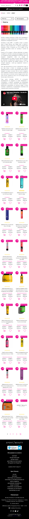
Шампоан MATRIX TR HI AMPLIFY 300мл (21, 193)
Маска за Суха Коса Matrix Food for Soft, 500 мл (21, 321)
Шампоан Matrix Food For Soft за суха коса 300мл (22, 129)
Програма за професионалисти (14, 479)
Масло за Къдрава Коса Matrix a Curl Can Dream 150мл (22, 353)
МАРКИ (8, 13)
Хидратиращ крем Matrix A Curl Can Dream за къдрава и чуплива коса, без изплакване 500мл (7, 290)
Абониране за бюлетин (14, 483)
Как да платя (14, 459)
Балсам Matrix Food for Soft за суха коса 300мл (21, 161)
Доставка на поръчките (14, 461)
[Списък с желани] (22, 5)
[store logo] (6, 5)
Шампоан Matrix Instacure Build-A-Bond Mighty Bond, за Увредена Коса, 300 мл (7, 386)
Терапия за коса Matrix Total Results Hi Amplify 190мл (7, 129)
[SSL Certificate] (14, 447)
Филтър (4, 18)
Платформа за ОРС (14, 490)
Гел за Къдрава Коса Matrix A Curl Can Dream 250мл (7, 193)
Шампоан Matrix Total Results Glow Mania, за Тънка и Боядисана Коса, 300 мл (22, 226)
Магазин (14, 476)
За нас (14, 474)
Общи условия (14, 485)
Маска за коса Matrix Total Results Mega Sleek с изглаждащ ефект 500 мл (7, 418)
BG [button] (26, 5)
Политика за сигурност (14, 488)
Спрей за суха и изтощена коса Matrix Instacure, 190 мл (7, 353)
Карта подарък (14, 481)
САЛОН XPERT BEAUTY (14, 467)
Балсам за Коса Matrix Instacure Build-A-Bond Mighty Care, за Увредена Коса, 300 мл (7, 258)
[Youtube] (15, 511)
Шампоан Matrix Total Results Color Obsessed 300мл (22, 385)
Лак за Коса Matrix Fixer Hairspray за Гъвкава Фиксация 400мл (22, 258)
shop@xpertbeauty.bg (15, 508)
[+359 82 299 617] (18, 5)
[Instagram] (13, 511)
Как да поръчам (14, 457)
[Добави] (4, 139)
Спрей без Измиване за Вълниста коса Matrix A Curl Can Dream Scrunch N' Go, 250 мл (22, 290)
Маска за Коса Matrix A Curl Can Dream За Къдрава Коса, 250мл (7, 322)
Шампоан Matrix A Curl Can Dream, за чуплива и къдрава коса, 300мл (22, 418)
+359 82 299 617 (15, 503)
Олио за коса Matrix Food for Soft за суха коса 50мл (7, 161)
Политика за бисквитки (14, 486)
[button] (10, 139)
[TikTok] (18, 511)
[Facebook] (11, 511)
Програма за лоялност (14, 478)
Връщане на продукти (14, 463)
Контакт (14, 456)
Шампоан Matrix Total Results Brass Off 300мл (7, 225)
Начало (3, 13)
